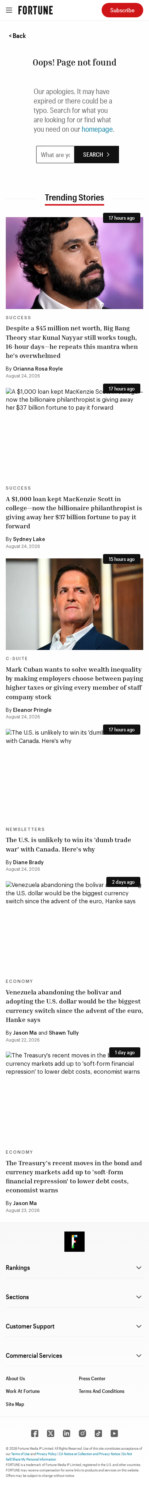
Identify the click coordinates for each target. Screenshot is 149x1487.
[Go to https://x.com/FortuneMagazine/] (51, 1433)
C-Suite (17, 658)
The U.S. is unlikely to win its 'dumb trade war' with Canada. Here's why (68, 844)
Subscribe (122, 10)
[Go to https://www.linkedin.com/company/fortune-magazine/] (66, 1433)
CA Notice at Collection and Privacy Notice (89, 1454)
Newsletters (25, 829)
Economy (19, 981)
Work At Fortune (23, 1391)
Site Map (15, 1404)
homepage (97, 128)
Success (18, 318)
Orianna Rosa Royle (38, 369)
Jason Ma (25, 1033)
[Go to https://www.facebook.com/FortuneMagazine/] (35, 1433)
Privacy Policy (47, 1454)
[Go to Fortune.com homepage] (35, 10)
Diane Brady (28, 862)
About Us (15, 1378)
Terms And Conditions (101, 1391)
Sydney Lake (29, 539)
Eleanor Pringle (32, 710)
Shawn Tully (64, 1033)
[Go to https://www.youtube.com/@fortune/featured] (114, 1433)
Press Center (92, 1378)
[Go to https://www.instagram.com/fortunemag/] (82, 1433)
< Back (17, 35)
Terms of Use (20, 1454)
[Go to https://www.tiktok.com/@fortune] (98, 1433)
